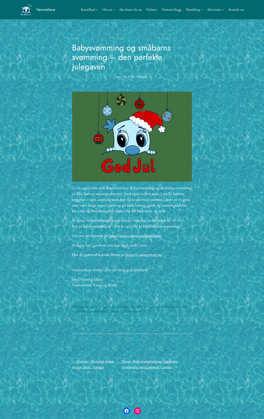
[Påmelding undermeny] (202, 10)
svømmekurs (80, 311)
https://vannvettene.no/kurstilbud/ (135, 235)
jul (96, 306)
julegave (105, 306)
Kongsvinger (120, 306)
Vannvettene (45, 9)
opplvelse (136, 306)
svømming (116, 311)
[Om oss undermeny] (114, 10)
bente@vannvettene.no (144, 254)
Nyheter (141, 77)
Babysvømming (82, 306)
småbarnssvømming (174, 306)
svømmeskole (99, 311)
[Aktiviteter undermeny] (223, 10)
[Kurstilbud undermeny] (97, 10)
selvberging (151, 306)
